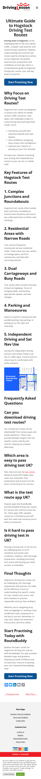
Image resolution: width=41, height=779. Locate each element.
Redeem (20, 735)
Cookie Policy (20, 721)
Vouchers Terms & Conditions (20, 714)
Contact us (20, 732)
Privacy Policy (20, 742)
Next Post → (31, 694)
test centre (30, 472)
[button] (37, 8)
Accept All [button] (20, 774)
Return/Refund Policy (20, 739)
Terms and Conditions (20, 717)
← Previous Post (11, 694)
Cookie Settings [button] (9, 774)
